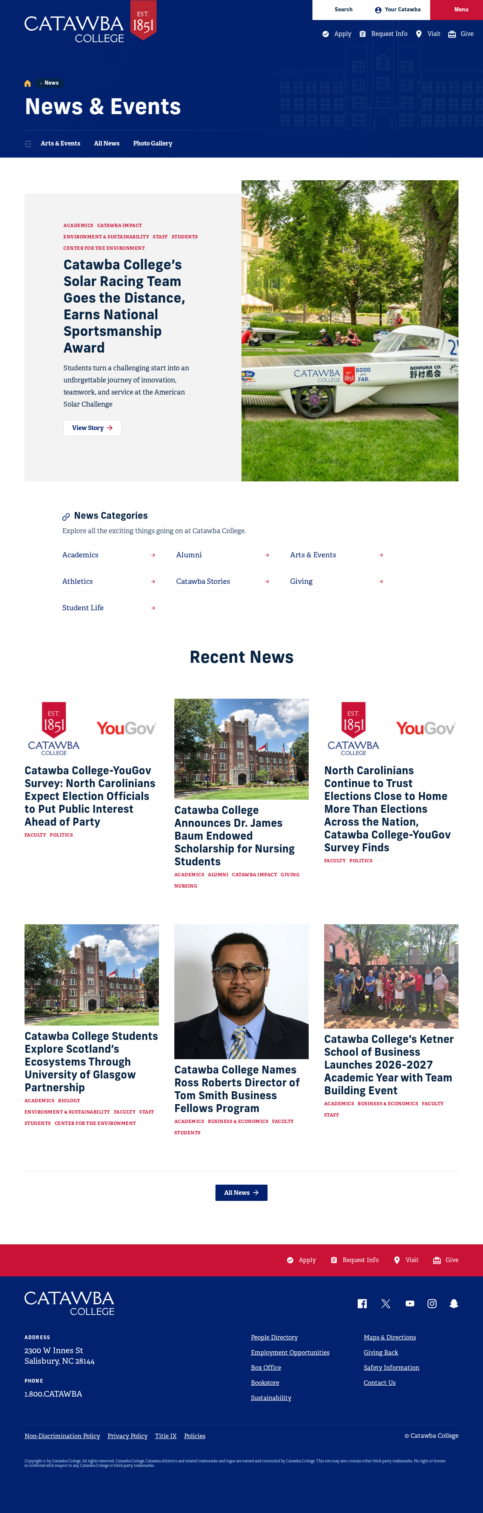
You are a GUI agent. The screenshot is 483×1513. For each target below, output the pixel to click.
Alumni (218, 875)
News (51, 83)
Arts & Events (60, 143)
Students (185, 237)
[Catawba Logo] (70, 1303)
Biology (69, 1101)
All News (107, 143)
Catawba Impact (119, 226)
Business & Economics (238, 1122)
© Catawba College (431, 1436)
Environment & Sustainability (106, 237)
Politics (61, 835)
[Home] (28, 83)
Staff (160, 237)
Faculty (35, 835)
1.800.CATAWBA (53, 1394)
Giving (290, 875)
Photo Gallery (152, 143)
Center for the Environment (104, 248)
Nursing (186, 886)
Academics (78, 226)
